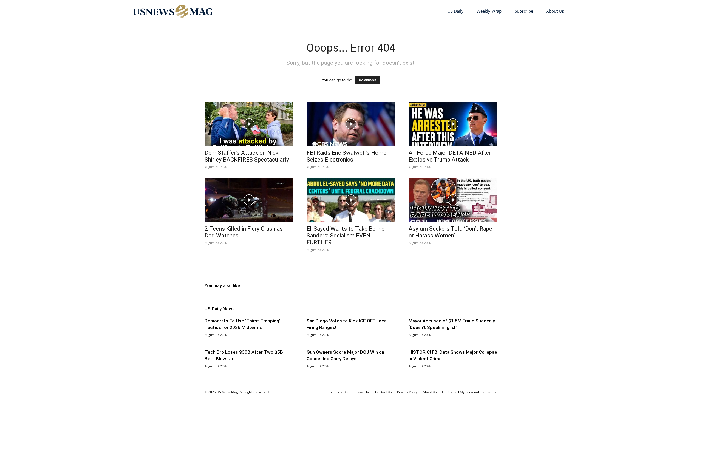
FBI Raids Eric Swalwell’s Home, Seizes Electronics (347, 156)
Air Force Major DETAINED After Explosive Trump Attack (450, 156)
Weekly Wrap (489, 11)
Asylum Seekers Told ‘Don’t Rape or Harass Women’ (450, 232)
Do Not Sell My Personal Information (469, 392)
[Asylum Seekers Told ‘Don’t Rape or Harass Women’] (453, 200)
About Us (555, 11)
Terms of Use (339, 392)
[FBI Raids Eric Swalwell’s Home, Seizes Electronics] (351, 124)
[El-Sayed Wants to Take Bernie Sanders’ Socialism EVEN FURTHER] (351, 200)
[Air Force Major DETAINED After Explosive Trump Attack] (453, 124)
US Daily (455, 11)
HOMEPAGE (367, 80)
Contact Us (383, 392)
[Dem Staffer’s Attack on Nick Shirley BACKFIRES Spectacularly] (249, 124)
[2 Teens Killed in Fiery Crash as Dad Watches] (249, 200)
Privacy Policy (407, 392)
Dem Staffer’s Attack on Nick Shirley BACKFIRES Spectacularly (247, 156)
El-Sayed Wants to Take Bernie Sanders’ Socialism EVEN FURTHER (345, 235)
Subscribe (524, 11)
